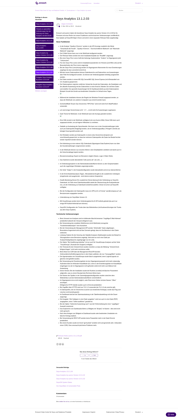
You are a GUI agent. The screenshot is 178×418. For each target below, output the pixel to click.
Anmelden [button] (97, 3)
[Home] (41, 4)
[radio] (84, 355)
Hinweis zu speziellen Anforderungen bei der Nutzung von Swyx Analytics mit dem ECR (43, 32)
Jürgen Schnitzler (67, 24)
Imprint (93, 412)
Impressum (86, 412)
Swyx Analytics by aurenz (84, 10)
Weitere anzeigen (41, 91)
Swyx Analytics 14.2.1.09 (44, 24)
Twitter (60, 344)
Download (66, 338)
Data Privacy (120, 412)
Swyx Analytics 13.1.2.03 (44, 72)
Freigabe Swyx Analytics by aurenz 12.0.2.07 (44, 86)
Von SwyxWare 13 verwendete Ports (68, 386)
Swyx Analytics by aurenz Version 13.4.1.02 (44, 54)
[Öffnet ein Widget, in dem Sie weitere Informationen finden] (171, 414)
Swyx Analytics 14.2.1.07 (44, 40)
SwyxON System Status (64, 382)
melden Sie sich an (64, 401)
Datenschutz (110, 412)
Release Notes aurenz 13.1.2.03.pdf (70, 336)
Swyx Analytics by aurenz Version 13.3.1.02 (44, 61)
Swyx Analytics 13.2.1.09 (44, 67)
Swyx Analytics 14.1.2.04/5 (41, 47)
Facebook (57, 344)
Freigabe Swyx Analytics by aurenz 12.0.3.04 (44, 78)
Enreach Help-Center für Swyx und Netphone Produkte (49, 10)
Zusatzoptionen (71, 10)
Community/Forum (85, 3)
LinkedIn (63, 344)
